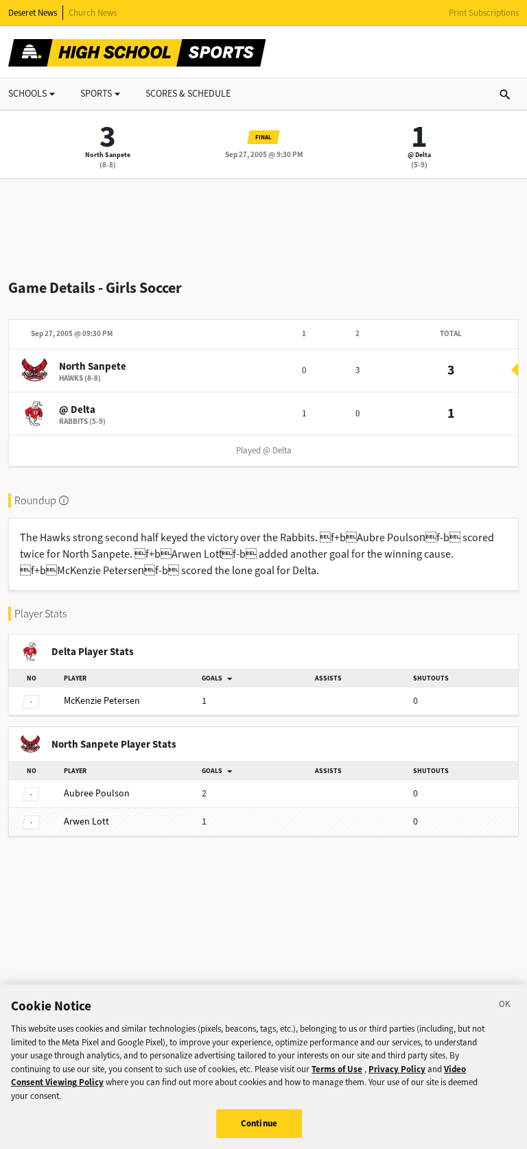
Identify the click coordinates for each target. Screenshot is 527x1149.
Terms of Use (337, 1069)
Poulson (97, 793)
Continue (259, 1123)
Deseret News (32, 13)
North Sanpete (107, 154)
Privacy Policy (396, 1069)
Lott (86, 821)
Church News (93, 13)
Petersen (102, 700)
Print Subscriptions (484, 13)
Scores (188, 93)
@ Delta (419, 154)
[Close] (505, 1006)
